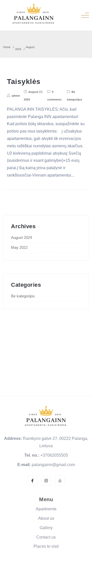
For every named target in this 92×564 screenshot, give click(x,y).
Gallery (46, 528)
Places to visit (46, 546)
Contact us (46, 537)
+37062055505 (54, 455)
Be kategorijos (23, 296)
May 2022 (19, 247)
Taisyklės (24, 81)
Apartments (46, 509)
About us (46, 518)
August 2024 (21, 237)
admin (16, 95)
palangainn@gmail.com (53, 464)
